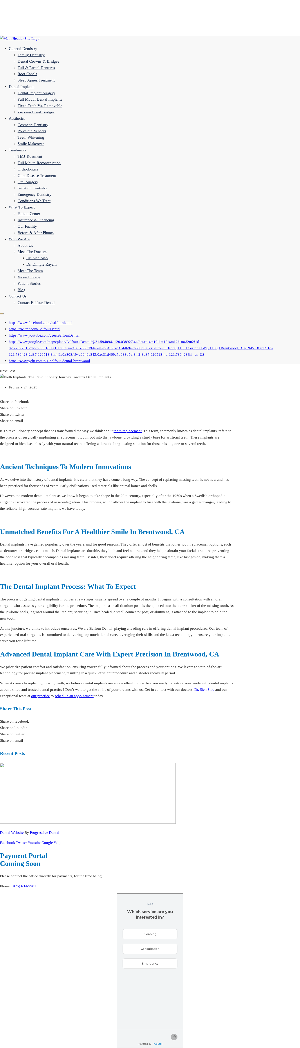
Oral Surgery (28, 182)
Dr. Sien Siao (37, 258)
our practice (40, 696)
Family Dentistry (31, 55)
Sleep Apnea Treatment (36, 80)
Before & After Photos (36, 232)
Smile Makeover (31, 143)
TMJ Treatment (30, 156)
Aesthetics (17, 118)
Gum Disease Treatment (37, 175)
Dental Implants (21, 86)
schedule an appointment (74, 696)
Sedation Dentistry (32, 188)
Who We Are (19, 239)
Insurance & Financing (36, 220)
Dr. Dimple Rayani (41, 264)
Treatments (17, 150)
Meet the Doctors (32, 251)
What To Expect (22, 207)
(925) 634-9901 (24, 886)
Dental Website (12, 832)
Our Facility (27, 226)
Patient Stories (29, 283)
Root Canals (27, 74)
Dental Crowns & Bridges (38, 61)
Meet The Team (30, 270)
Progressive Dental (44, 832)
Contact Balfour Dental (36, 302)
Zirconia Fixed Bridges (36, 112)
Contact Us (18, 296)
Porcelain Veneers (32, 131)
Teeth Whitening (31, 137)
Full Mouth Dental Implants (40, 99)
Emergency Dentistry (34, 194)
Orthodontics (28, 169)
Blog (21, 290)
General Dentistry (23, 48)
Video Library (29, 277)
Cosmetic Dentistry (33, 125)
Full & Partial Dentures (36, 67)
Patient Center (29, 213)
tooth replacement (128, 431)
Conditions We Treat (34, 201)
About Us (25, 245)
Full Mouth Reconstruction (39, 163)
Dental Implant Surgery (36, 93)
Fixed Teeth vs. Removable (40, 105)
